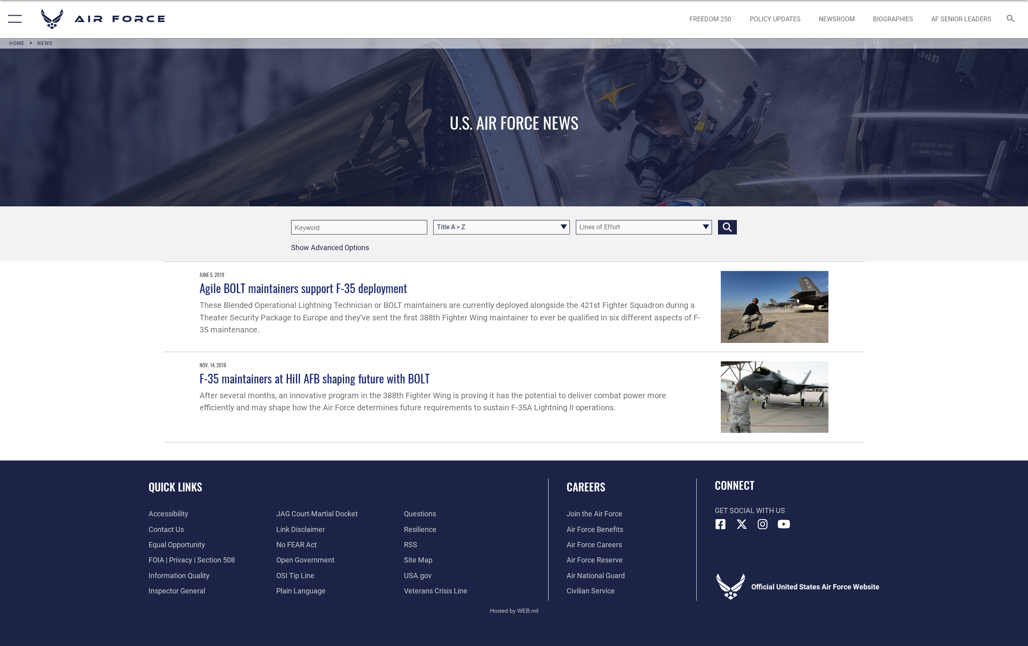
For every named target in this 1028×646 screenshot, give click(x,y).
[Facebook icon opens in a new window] (721, 524)
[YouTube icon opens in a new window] (784, 524)
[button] (13, 19)
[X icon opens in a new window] (742, 524)
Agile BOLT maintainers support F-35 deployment (303, 287)
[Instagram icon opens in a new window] (763, 524)
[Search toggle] (1011, 19)
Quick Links (175, 487)
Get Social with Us (750, 510)
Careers (586, 487)
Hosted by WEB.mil (514, 610)
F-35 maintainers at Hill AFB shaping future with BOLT (315, 378)
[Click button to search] (727, 227)
